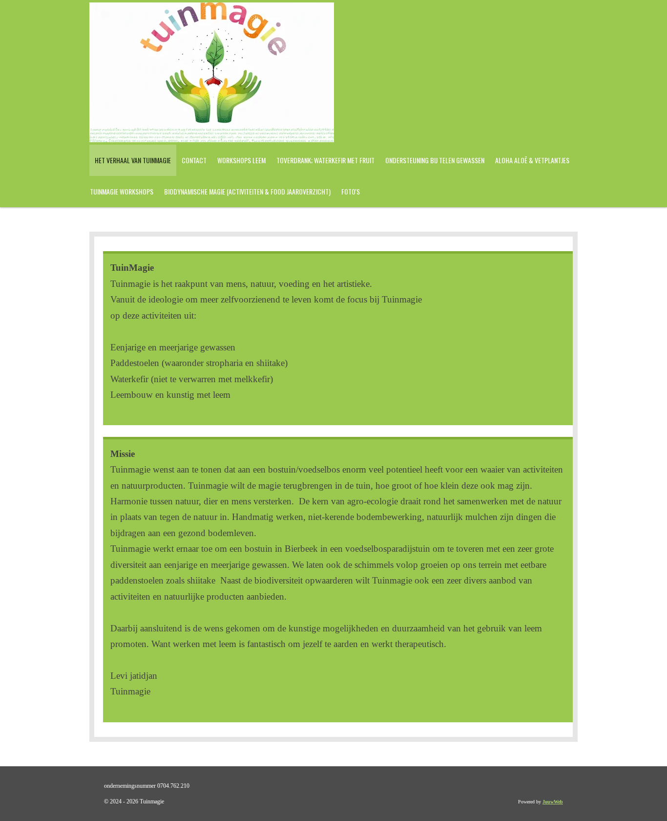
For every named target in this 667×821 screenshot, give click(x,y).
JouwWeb (552, 801)
